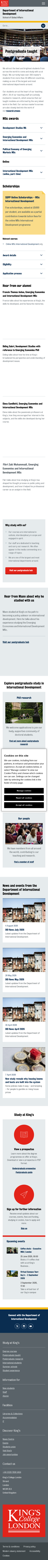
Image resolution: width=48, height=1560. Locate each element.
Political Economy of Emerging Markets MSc (17, 150)
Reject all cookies (24, 798)
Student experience (11, 1371)
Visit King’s (7, 1451)
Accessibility (34, 1551)
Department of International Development (18, 12)
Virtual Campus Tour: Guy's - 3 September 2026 (30, 1275)
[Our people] (24, 833)
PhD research (24, 698)
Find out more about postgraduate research (24, 742)
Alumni (6, 1396)
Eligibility (7, 264)
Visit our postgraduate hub (21, 570)
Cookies (6, 1556)
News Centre (8, 1439)
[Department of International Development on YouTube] (30, 1326)
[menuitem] (24, 1351)
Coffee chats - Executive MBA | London (31, 1250)
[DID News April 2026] (24, 1010)
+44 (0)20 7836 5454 (12, 1472)
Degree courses (10, 1351)
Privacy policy (29, 1547)
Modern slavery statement (14, 1551)
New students (9, 1388)
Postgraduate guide (24, 1172)
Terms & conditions (11, 1547)
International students (12, 1363)
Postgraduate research (13, 1359)
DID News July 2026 (14, 929)
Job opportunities (10, 1455)
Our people (24, 818)
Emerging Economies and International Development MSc (18, 138)
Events (5, 1443)
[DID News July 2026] (24, 910)
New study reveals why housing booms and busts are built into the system (24, 1080)
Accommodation (10, 1418)
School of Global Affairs (13, 18)
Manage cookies (24, 791)
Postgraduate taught (12, 1355)
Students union (9, 1447)
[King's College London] (24, 1518)
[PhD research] (24, 712)
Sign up (24, 1228)
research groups (13, 110)
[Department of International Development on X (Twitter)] (17, 1326)
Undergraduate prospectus (24, 1168)
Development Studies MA (14, 128)
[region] (24, 780)
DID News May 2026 (14, 979)
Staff (5, 1392)
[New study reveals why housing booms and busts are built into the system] (24, 1059)
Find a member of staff (24, 861)
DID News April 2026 (15, 1029)
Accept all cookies (24, 805)
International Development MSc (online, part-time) (18, 172)
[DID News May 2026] (24, 960)
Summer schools (10, 1367)
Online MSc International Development (22, 244)
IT (3, 1421)
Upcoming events (16, 1241)
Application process (12, 273)
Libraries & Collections (13, 1414)
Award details (9, 255)
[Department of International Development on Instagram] (24, 1326)
